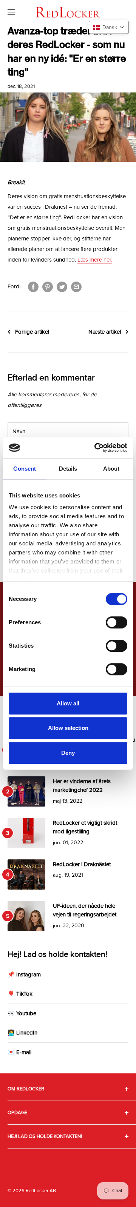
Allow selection (68, 728)
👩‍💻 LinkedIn (22, 1032)
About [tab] (111, 468)
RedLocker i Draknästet (82, 864)
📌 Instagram (24, 974)
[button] (108, 27)
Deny (68, 753)
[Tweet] (62, 286)
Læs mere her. (94, 259)
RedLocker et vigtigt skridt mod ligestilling (85, 827)
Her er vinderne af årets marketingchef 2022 (82, 785)
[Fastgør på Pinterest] (47, 286)
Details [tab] (68, 468)
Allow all (68, 703)
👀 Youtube (22, 1013)
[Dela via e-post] (76, 286)
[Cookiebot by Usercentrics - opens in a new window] (96, 448)
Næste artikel (104, 331)
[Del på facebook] (33, 286)
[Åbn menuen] (11, 12)
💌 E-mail (19, 1052)
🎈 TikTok (20, 993)
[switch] (116, 622)
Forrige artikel (32, 331)
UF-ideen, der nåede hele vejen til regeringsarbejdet (84, 910)
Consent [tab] (24, 468)
